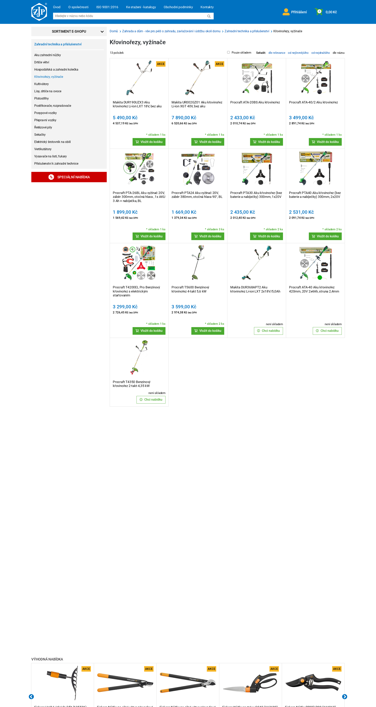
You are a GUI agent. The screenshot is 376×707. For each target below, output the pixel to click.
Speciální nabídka (73, 177)
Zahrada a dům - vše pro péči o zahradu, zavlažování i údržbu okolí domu (171, 31)
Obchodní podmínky (178, 7)
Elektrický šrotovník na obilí (52, 142)
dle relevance (276, 53)
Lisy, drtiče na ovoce (47, 91)
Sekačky (40, 134)
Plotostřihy (41, 98)
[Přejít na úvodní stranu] (39, 12)
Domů (114, 31)
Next (345, 697)
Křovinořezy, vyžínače (48, 77)
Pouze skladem (241, 52)
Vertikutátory (42, 149)
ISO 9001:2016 (107, 7)
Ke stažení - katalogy (141, 7)
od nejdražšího (320, 53)
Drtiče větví (41, 62)
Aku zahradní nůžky (47, 55)
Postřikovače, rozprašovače (52, 106)
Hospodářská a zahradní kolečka (56, 69)
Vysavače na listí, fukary (50, 156)
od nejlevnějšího (298, 53)
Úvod (57, 7)
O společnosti (78, 7)
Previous (31, 697)
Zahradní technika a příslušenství (57, 44)
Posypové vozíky (45, 113)
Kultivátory (41, 84)
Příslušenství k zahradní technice (56, 163)
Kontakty (207, 7)
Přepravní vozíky (45, 120)
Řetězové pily (43, 127)
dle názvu (338, 53)
